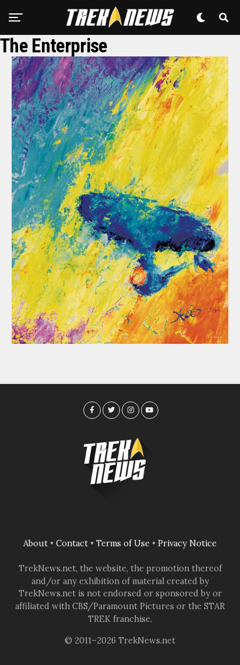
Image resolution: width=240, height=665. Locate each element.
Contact (72, 543)
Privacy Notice (187, 543)
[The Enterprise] (120, 340)
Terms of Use (123, 543)
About (35, 543)
